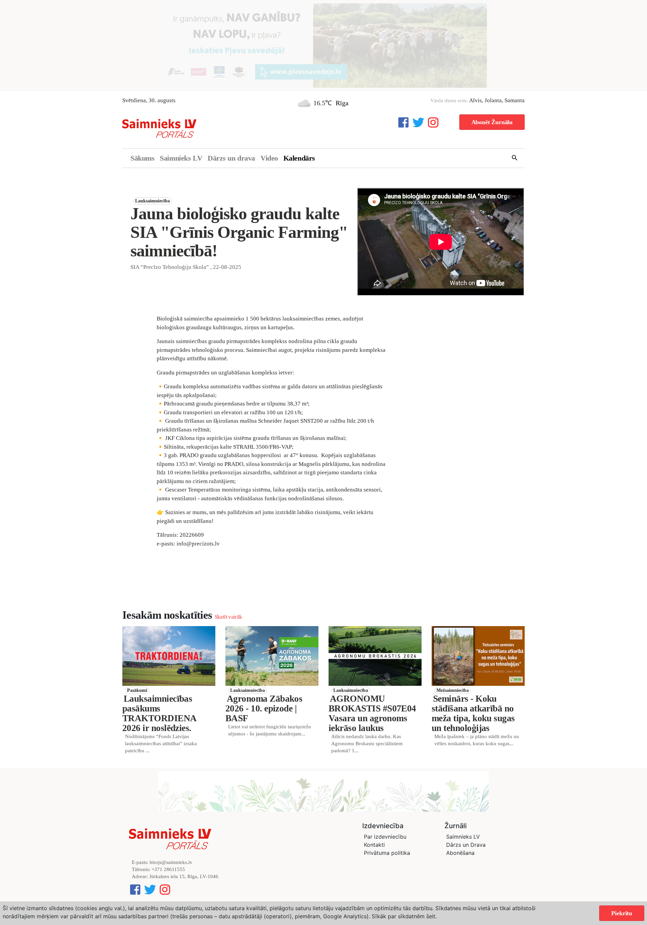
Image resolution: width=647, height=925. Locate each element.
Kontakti (374, 844)
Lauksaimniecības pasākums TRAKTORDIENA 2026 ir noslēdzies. (159, 713)
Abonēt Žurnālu (492, 122)
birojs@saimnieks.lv (171, 862)
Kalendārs (299, 158)
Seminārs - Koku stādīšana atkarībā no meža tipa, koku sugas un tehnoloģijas (473, 713)
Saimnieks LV (181, 158)
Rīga (342, 103)
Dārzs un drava (231, 158)
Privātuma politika (387, 852)
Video (269, 158)
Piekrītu (621, 913)
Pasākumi (137, 690)
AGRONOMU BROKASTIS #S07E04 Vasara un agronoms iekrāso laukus (372, 713)
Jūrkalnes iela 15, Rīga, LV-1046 (183, 876)
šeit (430, 916)
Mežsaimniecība (452, 690)
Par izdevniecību (385, 836)
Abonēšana (460, 852)
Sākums (142, 158)
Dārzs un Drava (466, 844)
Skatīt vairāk (228, 617)
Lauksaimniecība (152, 200)
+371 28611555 (168, 869)
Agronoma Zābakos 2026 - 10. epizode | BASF (263, 708)
